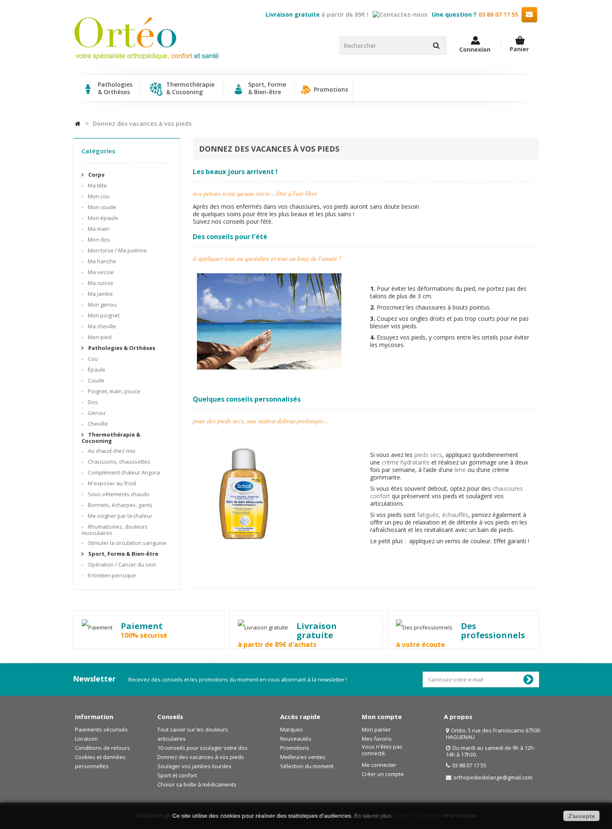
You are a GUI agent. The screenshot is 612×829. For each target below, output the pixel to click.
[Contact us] (529, 14)
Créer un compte (383, 774)
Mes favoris (377, 738)
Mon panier (376, 729)
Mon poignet (103, 315)
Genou (96, 413)
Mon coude (101, 207)
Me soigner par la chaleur (119, 515)
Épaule (96, 369)
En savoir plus (372, 815)
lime (461, 470)
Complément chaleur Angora (123, 472)
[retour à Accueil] (77, 123)
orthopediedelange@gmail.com (492, 777)
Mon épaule (102, 218)
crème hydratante (406, 462)
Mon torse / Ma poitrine (117, 250)
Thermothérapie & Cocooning (111, 437)
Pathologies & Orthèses (121, 348)
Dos (92, 402)
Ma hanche (101, 261)
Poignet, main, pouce (113, 391)
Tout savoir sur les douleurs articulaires (192, 734)
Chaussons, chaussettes (118, 461)
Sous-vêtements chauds (118, 494)
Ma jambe (100, 293)
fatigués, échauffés (442, 515)
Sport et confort (177, 775)
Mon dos (98, 239)
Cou (92, 358)
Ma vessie (100, 272)
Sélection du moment (306, 766)
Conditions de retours (102, 748)
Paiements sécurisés (101, 729)
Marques (291, 729)
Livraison (86, 738)
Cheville (97, 423)
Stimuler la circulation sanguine (127, 543)
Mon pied (99, 337)
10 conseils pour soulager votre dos (202, 748)
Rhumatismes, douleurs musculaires (115, 530)
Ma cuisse (100, 283)
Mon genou (102, 304)
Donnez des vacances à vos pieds (200, 757)
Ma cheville (101, 326)
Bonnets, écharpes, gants (119, 505)
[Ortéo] (146, 38)
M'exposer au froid (111, 483)
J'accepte (581, 816)
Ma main (98, 228)
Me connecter (379, 765)
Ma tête (97, 185)
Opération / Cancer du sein (121, 564)
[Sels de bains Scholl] (243, 495)
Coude (95, 380)
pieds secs (428, 455)
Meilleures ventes (303, 757)
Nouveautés (295, 738)
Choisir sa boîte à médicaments (196, 784)
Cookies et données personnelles (100, 761)
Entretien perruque (111, 575)
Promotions (330, 89)
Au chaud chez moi (111, 450)
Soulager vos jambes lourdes (194, 766)
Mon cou (98, 196)
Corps (95, 174)
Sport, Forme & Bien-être (122, 553)
